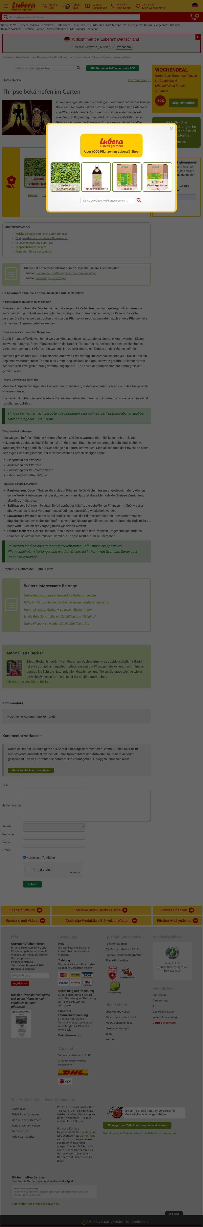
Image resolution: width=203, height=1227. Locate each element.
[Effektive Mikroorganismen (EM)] (157, 176)
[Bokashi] (127, 176)
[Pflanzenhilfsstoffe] (96, 176)
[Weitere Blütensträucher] (65, 176)
